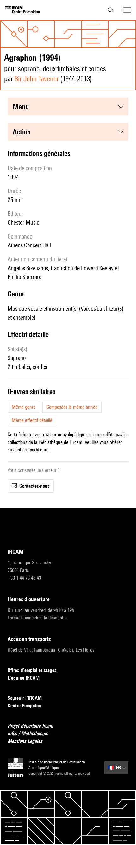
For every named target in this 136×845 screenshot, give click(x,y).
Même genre (24, 407)
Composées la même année (71, 407)
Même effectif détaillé (32, 420)
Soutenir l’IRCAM (25, 698)
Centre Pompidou (24, 706)
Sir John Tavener (37, 78)
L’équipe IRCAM (24, 678)
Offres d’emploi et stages (32, 670)
